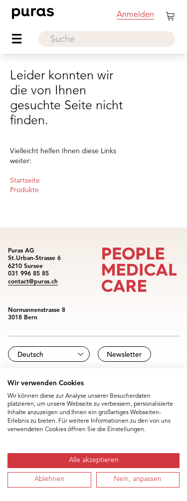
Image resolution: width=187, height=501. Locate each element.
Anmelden (135, 15)
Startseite (25, 180)
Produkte (24, 190)
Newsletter (124, 354)
